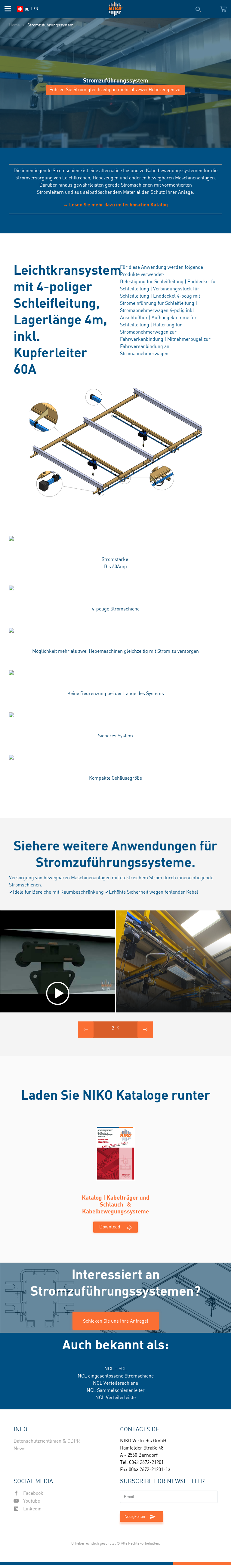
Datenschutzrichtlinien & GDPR (47, 1441)
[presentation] (86, 1029)
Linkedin (32, 1509)
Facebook (32, 1493)
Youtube (31, 1501)
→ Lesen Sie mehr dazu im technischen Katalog (115, 205)
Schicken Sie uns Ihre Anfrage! (115, 1321)
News (20, 1448)
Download (109, 1227)
